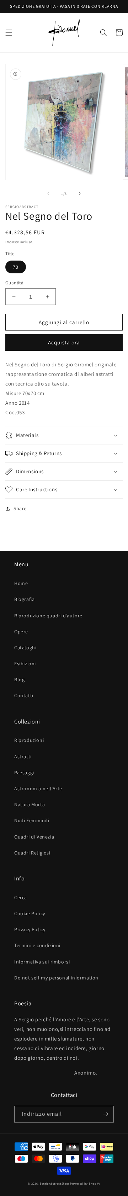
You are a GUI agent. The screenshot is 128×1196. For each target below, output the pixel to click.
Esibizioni (25, 663)
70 (15, 267)
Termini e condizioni (37, 945)
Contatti (23, 695)
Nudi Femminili (31, 820)
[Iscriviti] (105, 1114)
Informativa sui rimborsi (42, 962)
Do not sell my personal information (56, 977)
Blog (19, 679)
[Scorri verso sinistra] (48, 193)
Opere (21, 631)
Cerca (20, 897)
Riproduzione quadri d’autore (48, 615)
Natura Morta (29, 804)
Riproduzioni (29, 740)
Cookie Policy (29, 913)
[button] (9, 32)
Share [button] (20, 508)
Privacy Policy (29, 929)
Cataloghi (25, 647)
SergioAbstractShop (54, 1183)
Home (21, 583)
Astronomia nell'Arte (38, 788)
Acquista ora (64, 342)
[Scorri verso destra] (79, 193)
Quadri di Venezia (34, 837)
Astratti (23, 756)
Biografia (24, 599)
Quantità (14, 283)
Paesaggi (24, 772)
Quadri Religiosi (32, 853)
